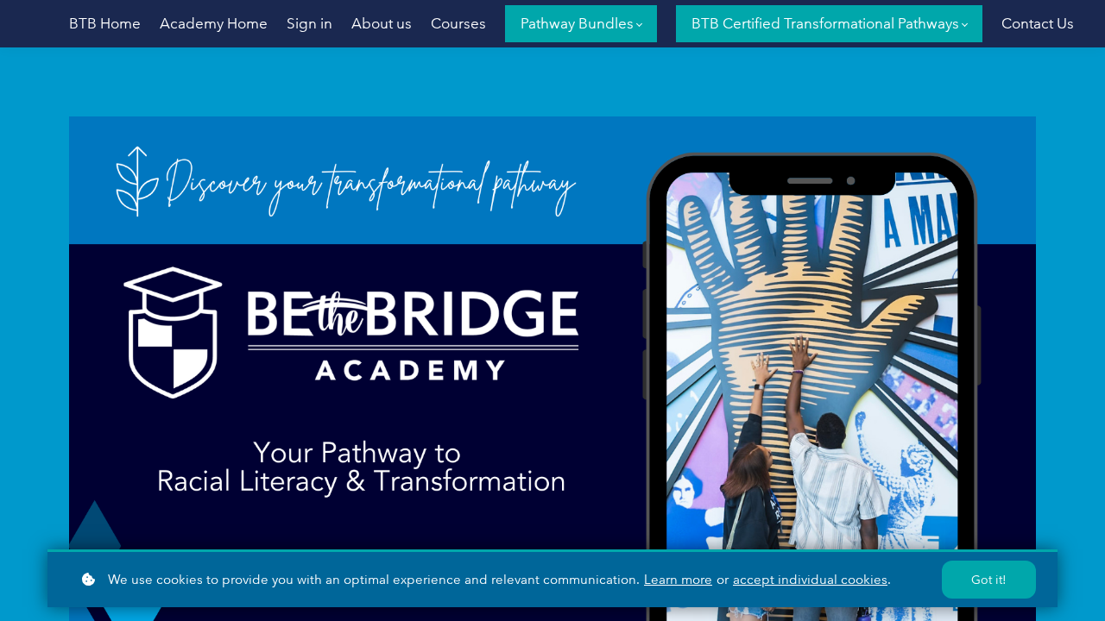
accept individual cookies (810, 579)
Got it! (989, 579)
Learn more (678, 579)
